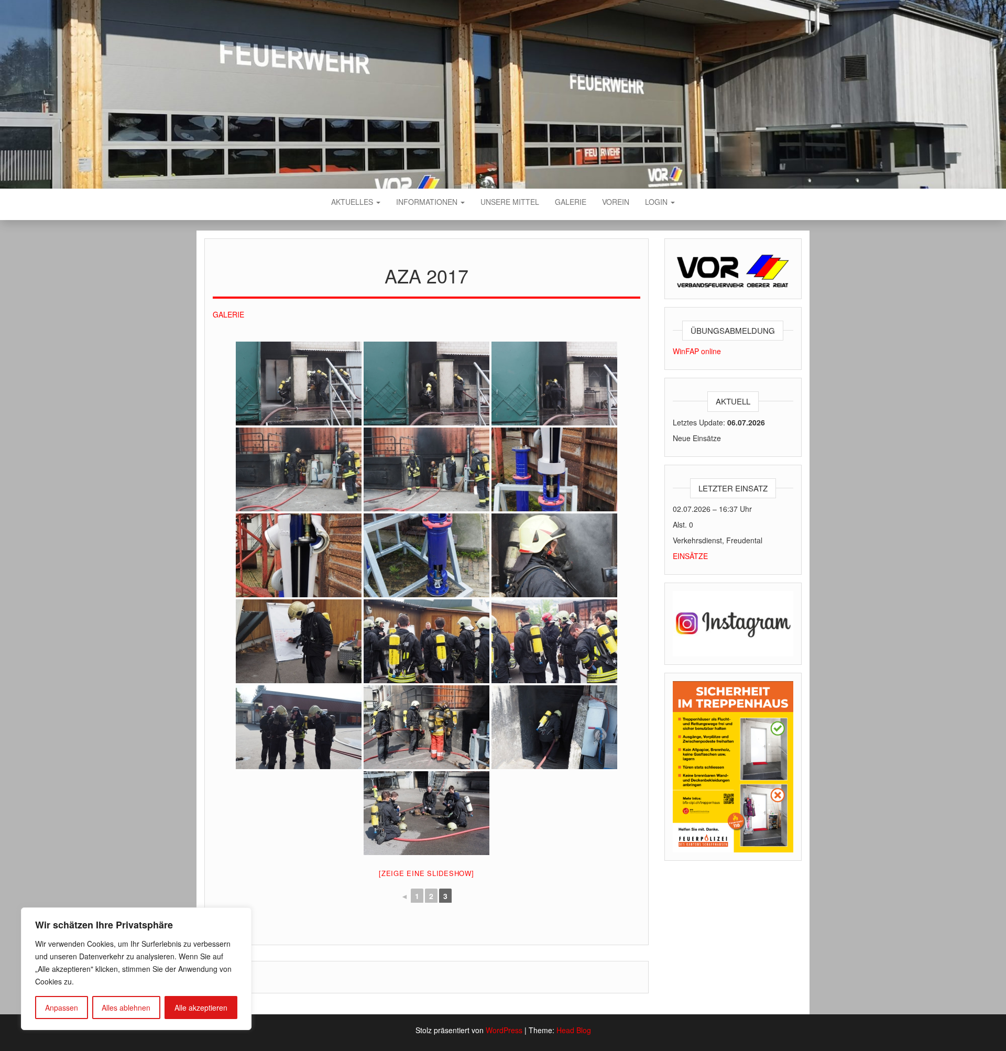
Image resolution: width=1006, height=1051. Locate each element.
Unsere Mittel (509, 201)
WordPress (504, 1030)
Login (657, 201)
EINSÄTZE (690, 556)
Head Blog (573, 1030)
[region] (136, 968)
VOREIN (615, 201)
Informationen (428, 201)
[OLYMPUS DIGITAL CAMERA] (299, 383)
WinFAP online (697, 351)
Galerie (570, 201)
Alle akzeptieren (200, 1007)
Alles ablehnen (126, 1007)
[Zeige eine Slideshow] (426, 873)
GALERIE (228, 314)
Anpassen (61, 1007)
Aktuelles (353, 201)
